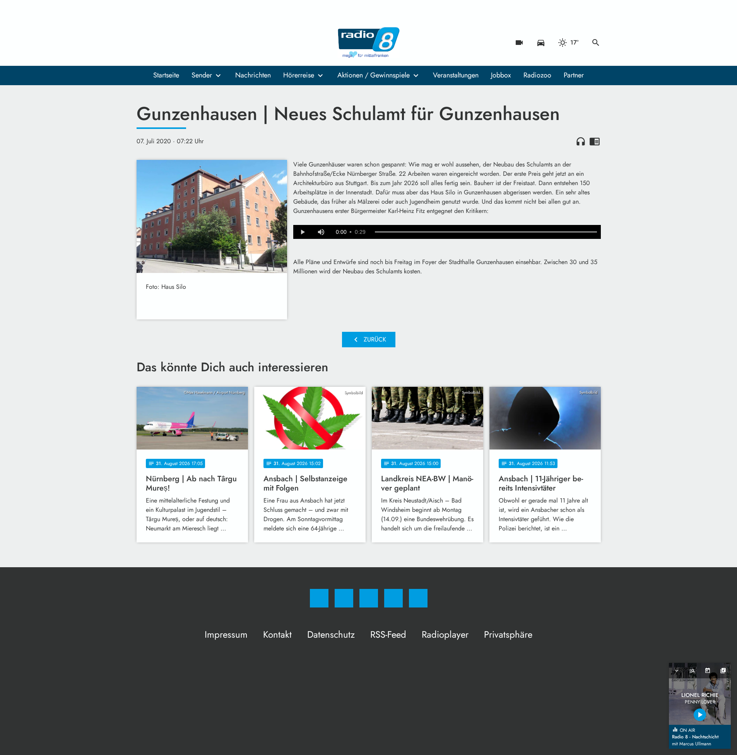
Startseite (166, 75)
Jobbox (501, 75)
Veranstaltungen (456, 75)
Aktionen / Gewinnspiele (373, 75)
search (595, 42)
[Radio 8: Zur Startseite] (368, 42)
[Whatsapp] (175, 42)
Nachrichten (253, 75)
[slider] (486, 232)
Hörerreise (298, 75)
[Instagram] (160, 42)
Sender (202, 75)
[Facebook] (144, 42)
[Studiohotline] (190, 42)
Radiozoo (537, 75)
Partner (574, 75)
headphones (580, 141)
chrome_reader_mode (594, 141)
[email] (206, 42)
